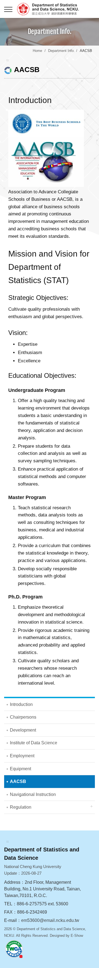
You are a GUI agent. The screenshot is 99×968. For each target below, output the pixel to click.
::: (7, 60)
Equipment (20, 768)
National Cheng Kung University (55, 9)
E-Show (77, 935)
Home (37, 51)
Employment (22, 755)
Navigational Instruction (33, 794)
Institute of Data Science (33, 742)
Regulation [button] (20, 807)
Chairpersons (23, 717)
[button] (8, 9)
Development (23, 730)
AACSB (18, 781)
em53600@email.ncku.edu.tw (50, 920)
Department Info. (61, 51)
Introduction (21, 704)
